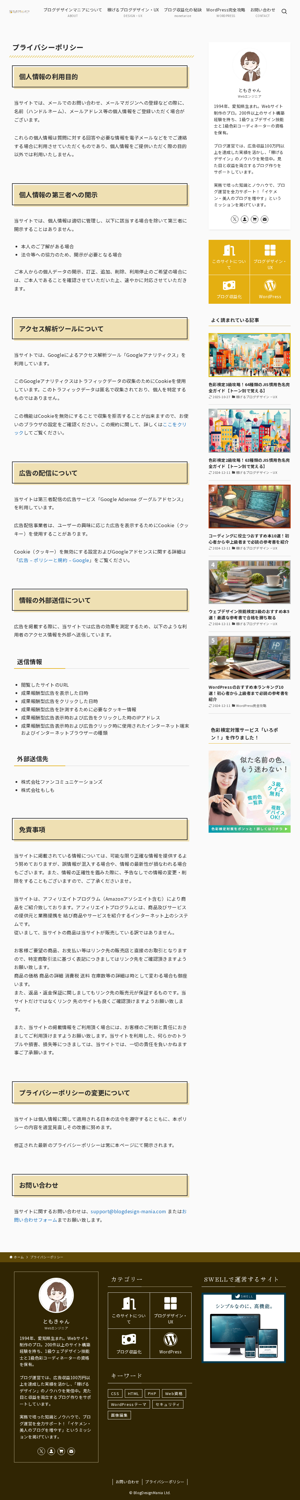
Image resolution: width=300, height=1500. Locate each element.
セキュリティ (168, 1404)
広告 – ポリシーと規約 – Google (54, 560)
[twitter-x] (234, 219)
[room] (254, 219)
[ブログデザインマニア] (19, 12)
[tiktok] (244, 219)
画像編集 (119, 1415)
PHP (152, 1393)
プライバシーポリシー (164, 1481)
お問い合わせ (127, 1481)
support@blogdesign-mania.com (128, 1211)
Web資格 (174, 1393)
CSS (115, 1393)
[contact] (264, 219)
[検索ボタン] (284, 11)
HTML (133, 1393)
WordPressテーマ (129, 1404)
